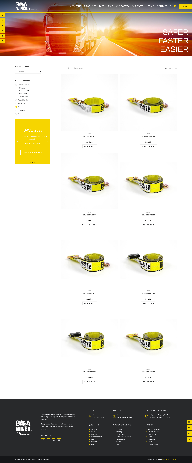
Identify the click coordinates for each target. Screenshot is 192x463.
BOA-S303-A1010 (89, 136)
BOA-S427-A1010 (148, 215)
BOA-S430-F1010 (148, 293)
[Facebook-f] (2, 25)
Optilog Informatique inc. (169, 459)
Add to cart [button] (89, 146)
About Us (75, 6)
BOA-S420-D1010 (148, 372)
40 (172, 68)
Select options (148, 146)
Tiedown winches (23, 85)
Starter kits (21, 103)
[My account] (175, 6)
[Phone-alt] (2, 15)
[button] (17, 141)
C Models (22, 88)
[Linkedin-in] (2, 30)
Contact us (164, 6)
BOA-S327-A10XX (148, 136)
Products (90, 6)
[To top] (189, 439)
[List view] (68, 68)
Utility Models (23, 94)
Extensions (21, 110)
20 (170, 68)
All (175, 68)
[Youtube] (2, 36)
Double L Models (24, 91)
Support (137, 6)
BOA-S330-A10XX (89, 215)
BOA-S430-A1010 (89, 293)
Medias (150, 6)
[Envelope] (2, 20)
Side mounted (23, 97)
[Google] (2, 41)
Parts (19, 114)
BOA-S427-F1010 (89, 372)
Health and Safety (118, 6)
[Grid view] (63, 68)
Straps (20, 107)
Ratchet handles (23, 100)
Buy (101, 6)
